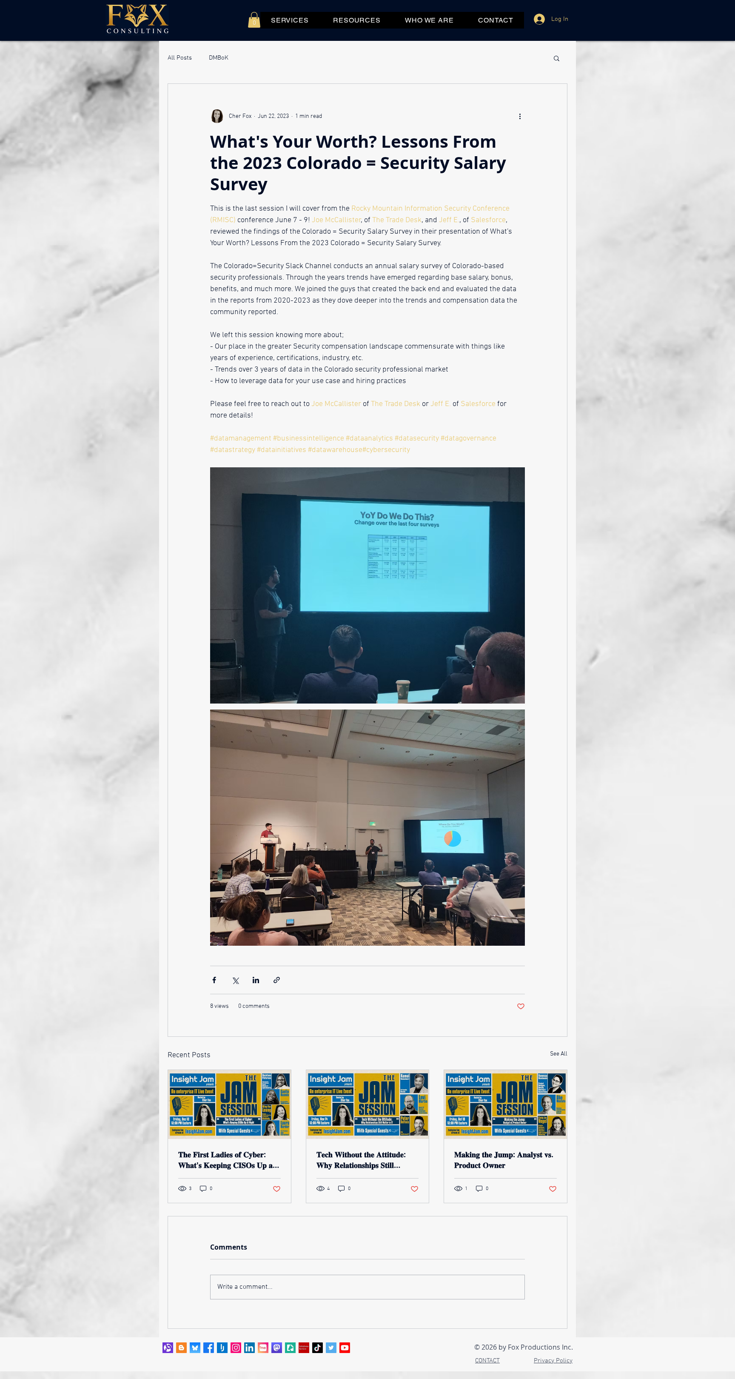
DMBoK (218, 58)
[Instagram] (236, 1347)
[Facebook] (208, 1347)
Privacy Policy (553, 1361)
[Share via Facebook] (214, 980)
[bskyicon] (195, 1347)
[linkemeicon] (263, 1347)
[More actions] (520, 116)
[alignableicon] (167, 1347)
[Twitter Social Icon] (331, 1347)
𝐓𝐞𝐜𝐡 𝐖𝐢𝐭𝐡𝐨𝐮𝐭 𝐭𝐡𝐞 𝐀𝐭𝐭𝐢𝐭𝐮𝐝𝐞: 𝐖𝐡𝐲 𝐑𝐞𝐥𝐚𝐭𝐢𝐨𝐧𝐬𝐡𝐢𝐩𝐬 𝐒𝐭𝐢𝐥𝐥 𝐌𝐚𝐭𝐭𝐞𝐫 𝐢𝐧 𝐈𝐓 (361, 1159)
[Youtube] (344, 1347)
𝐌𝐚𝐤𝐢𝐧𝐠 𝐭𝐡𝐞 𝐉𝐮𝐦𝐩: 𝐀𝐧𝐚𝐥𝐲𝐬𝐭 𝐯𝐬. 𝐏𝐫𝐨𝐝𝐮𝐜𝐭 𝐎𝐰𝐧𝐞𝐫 (503, 1159)
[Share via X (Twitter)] (235, 980)
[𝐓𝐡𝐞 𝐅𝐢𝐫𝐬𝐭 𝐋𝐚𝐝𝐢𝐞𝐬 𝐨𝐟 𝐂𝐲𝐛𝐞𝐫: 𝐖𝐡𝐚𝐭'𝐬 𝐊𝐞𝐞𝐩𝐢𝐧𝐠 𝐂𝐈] (229, 1104)
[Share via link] (277, 980)
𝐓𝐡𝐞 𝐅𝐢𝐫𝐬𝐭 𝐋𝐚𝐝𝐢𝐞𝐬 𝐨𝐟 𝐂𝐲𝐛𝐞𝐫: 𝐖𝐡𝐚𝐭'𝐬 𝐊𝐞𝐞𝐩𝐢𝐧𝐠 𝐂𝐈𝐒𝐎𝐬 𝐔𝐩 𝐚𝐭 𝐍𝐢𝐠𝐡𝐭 (226, 1159)
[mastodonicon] (276, 1347)
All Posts (180, 58)
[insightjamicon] (222, 1347)
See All (558, 1054)
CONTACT (487, 1361)
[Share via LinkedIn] (256, 980)
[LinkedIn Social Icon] (249, 1347)
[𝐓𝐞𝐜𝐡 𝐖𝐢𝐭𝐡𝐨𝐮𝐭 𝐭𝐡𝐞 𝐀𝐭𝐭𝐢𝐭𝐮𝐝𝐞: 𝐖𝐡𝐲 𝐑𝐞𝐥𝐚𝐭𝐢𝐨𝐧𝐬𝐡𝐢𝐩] (367, 1104)
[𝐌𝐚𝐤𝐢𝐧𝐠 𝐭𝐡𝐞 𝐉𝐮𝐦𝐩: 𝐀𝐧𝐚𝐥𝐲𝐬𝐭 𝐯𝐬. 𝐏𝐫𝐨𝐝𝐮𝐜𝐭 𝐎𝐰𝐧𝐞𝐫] (505, 1104)
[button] (254, 20)
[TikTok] (317, 1347)
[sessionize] (290, 1347)
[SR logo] (304, 1347)
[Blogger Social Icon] (181, 1347)
